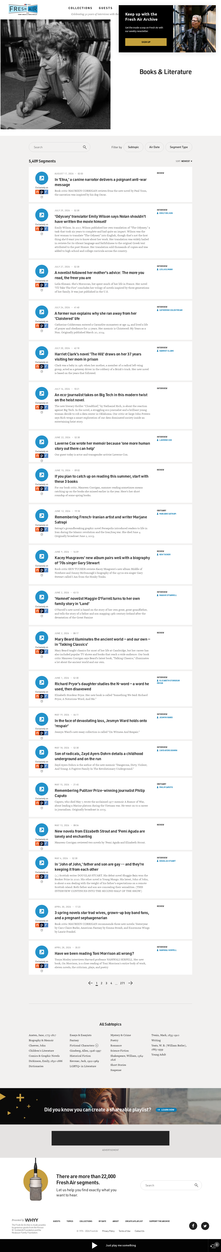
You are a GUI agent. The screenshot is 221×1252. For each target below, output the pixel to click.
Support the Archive (159, 1221)
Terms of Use (124, 1231)
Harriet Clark (166, 350)
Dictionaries (36, 1066)
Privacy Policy (108, 1231)
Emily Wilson (166, 213)
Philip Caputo (166, 787)
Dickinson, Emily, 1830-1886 (45, 1061)
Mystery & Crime (120, 1035)
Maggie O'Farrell (168, 595)
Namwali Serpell (168, 950)
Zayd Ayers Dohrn (168, 750)
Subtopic (133, 147)
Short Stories (118, 1065)
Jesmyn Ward (166, 717)
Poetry (114, 1040)
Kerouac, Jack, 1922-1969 (84, 1061)
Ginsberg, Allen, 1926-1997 (85, 1051)
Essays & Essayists (80, 1035)
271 (122, 983)
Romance (116, 1045)
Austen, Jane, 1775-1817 (42, 1035)
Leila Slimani (166, 269)
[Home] (23, 9)
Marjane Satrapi (167, 513)
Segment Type (179, 147)
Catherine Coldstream (170, 310)
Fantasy (74, 1040)
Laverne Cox (165, 440)
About (116, 1221)
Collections (80, 8)
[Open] (96, 1045)
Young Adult (158, 1054)
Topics (70, 1221)
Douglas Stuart (167, 861)
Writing (156, 1040)
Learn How (167, 1109)
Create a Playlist (134, 1221)
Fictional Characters (82, 1045)
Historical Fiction (80, 1056)
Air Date (154, 147)
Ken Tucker (165, 554)
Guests (106, 8)
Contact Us (139, 1231)
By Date (102, 1221)
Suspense (115, 1070)
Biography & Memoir (41, 1040)
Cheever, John (37, 1045)
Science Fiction (119, 1051)
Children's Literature (41, 1051)
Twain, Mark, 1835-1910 (165, 1035)
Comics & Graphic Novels (44, 1056)
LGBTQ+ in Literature (83, 1066)
